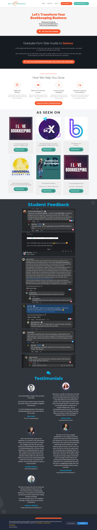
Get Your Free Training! (50, 31)
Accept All (82, 523)
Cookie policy (40, 522)
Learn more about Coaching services (48, 103)
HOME (43, 3)
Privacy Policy (12, 525)
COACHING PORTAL (80, 3)
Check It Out (19, 150)
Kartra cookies (47, 522)
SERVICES (49, 3)
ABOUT (56, 3)
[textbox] (48, 43)
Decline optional (71, 523)
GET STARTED (65, 3)
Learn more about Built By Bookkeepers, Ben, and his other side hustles (50, 62)
